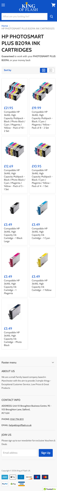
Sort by (7, 70)
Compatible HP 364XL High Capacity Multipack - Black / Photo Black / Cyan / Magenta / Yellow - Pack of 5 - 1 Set (14, 180)
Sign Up (45, 452)
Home (5, 26)
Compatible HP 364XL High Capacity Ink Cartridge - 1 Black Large (13, 235)
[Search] (51, 16)
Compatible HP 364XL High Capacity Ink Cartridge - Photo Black (13, 339)
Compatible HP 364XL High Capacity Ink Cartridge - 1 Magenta (12, 287)
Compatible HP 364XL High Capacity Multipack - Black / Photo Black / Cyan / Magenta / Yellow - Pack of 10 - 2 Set (14, 121)
